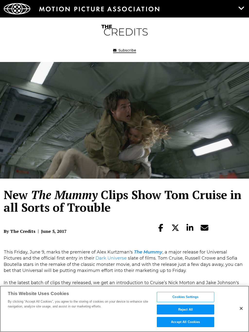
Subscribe (126, 50)
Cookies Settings (185, 297)
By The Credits (20, 231)
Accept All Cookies (185, 322)
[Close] (241, 308)
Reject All (185, 309)
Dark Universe (111, 258)
